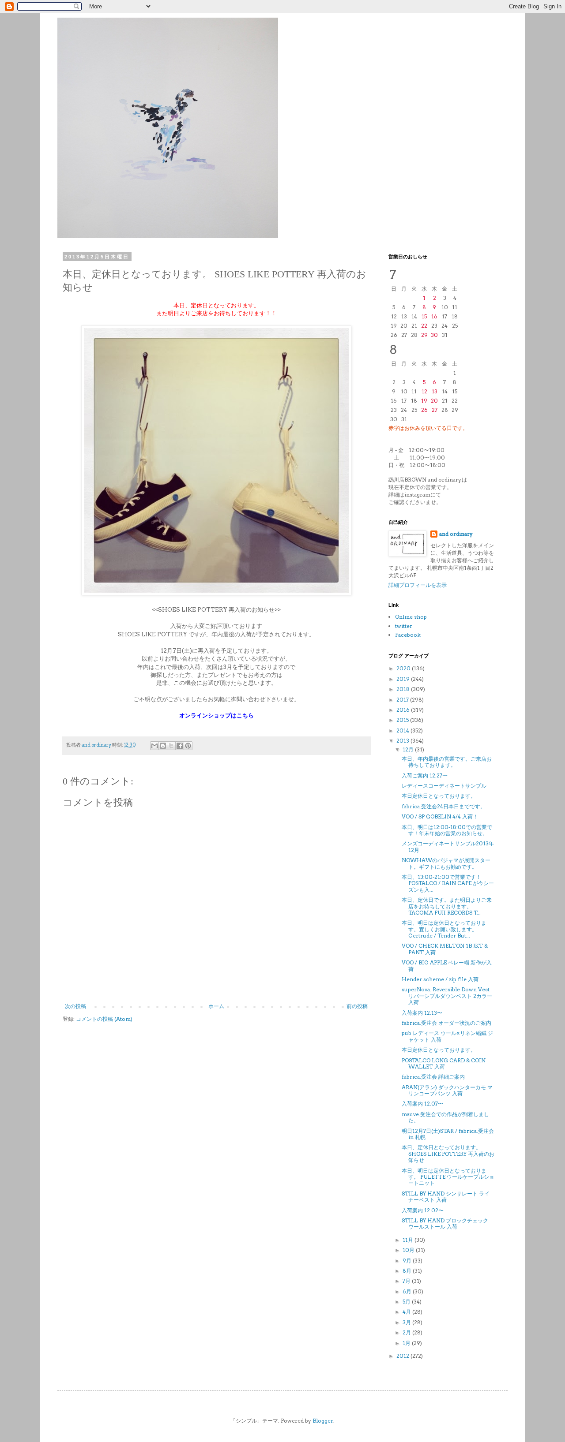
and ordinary (456, 533)
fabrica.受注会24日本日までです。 (444, 806)
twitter (403, 626)
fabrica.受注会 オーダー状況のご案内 (446, 1023)
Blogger (323, 1420)
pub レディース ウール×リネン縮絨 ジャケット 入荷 (447, 1036)
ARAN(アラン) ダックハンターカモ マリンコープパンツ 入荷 (447, 1090)
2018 (403, 689)
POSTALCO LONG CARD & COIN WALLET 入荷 (444, 1063)
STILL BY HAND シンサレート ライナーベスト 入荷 (446, 1196)
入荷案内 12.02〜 (423, 1210)
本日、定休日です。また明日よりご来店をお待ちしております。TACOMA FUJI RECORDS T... (447, 906)
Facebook (408, 634)
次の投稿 (75, 1006)
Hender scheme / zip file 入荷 (440, 979)
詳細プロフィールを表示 (417, 585)
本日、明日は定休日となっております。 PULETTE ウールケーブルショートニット (448, 1177)
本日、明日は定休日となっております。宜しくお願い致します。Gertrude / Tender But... (444, 929)
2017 (403, 699)
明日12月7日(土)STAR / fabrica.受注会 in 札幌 (448, 1134)
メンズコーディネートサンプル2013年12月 (448, 846)
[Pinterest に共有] (188, 745)
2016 (403, 709)
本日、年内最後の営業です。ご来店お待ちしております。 (447, 761)
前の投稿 (357, 1006)
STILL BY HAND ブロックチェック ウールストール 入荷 (445, 1223)
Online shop (411, 616)
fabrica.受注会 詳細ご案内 (433, 1076)
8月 (408, 1270)
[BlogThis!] (162, 745)
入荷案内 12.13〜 (422, 1012)
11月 (408, 1240)
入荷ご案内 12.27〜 (425, 775)
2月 (407, 1332)
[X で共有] (171, 745)
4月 (407, 1311)
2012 (403, 1355)
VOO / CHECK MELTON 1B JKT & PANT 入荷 (445, 948)
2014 (403, 730)
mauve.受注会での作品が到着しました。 (445, 1117)
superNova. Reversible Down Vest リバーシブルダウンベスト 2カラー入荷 (447, 995)
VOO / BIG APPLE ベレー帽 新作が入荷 (447, 965)
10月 (409, 1250)
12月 (409, 749)
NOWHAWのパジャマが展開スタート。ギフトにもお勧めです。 (446, 863)
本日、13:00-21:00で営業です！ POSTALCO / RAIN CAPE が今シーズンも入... (448, 883)
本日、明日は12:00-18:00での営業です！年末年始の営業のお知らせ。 (447, 830)
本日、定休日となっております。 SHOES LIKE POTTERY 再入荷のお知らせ (448, 1153)
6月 (408, 1291)
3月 (407, 1322)
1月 (407, 1343)
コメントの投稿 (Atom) (104, 1019)
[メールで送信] (154, 745)
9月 (408, 1260)
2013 (403, 740)
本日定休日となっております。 (439, 795)
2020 (404, 668)
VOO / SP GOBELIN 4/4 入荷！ (440, 816)
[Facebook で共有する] (179, 745)
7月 (407, 1281)
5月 (407, 1301)
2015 (403, 720)
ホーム (216, 1006)
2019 (403, 679)
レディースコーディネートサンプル (444, 785)
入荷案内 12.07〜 (422, 1103)
